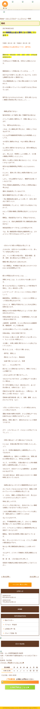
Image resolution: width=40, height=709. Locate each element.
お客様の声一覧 (10, 629)
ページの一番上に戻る (20, 584)
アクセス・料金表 (11, 624)
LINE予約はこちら (19, 687)
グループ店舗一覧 (11, 633)
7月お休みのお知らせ (9, 602)
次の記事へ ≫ (34, 576)
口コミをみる (20, 644)
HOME (20, 609)
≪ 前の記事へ (5, 576)
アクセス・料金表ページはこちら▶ (12, 662)
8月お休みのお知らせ (9, 597)
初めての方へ (9, 620)
